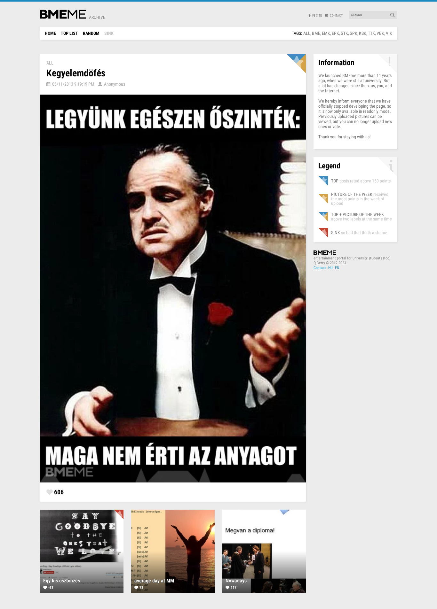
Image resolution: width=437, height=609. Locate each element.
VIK (389, 33)
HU (330, 268)
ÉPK (335, 33)
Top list (69, 33)
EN (337, 268)
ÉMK (326, 33)
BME (316, 33)
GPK (353, 33)
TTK (371, 33)
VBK (380, 33)
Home (50, 33)
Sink (109, 33)
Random (91, 33)
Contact (320, 268)
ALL (306, 33)
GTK (344, 33)
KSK (362, 33)
